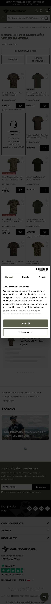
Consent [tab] (9, 277)
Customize (24, 332)
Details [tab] (25, 277)
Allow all (25, 323)
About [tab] (42, 277)
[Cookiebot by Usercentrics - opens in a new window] (36, 269)
